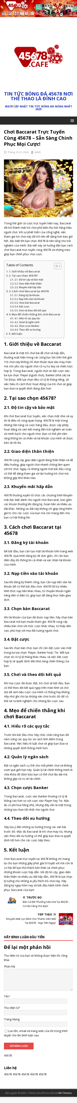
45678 (8, 1074)
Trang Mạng (12, 1019)
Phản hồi (9, 966)
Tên (6, 996)
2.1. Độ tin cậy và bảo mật (28, 279)
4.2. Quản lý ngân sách (26, 322)
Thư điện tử (11, 1008)
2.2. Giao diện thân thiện (28, 283)
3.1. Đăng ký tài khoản (26, 295)
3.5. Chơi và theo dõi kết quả (30, 310)
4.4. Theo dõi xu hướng (27, 329)
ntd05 (37, 152)
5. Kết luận (15, 333)
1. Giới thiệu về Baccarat (24, 271)
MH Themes (65, 1093)
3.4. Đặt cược (21, 306)
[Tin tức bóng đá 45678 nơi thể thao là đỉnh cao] (38, 15)
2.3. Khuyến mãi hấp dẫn (27, 287)
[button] (71, 120)
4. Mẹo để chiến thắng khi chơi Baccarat (34, 314)
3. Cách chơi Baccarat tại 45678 (29, 291)
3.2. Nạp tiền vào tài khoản (29, 299)
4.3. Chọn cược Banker (26, 326)
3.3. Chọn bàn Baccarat (27, 302)
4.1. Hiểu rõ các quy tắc (27, 318)
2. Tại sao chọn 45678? (23, 275)
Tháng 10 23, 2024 (18, 152)
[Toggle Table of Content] (55, 266)
